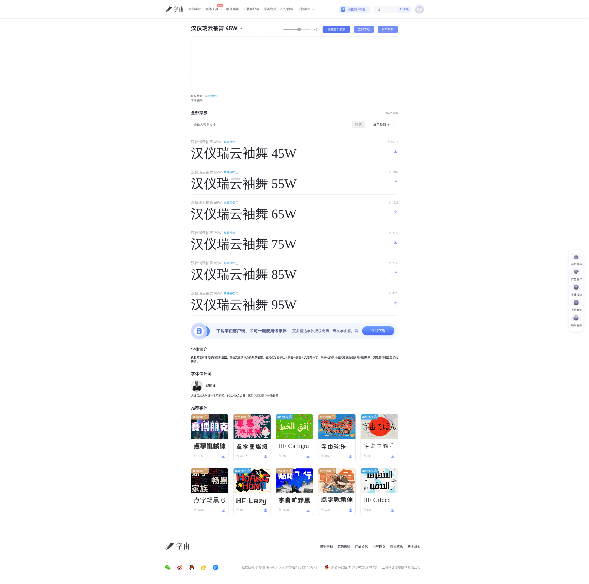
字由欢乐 (333, 446)
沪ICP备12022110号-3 (301, 567)
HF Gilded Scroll (377, 500)
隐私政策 (396, 546)
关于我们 (413, 546)
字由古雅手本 (379, 447)
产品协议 (361, 546)
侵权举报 (326, 546)
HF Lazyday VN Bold (251, 500)
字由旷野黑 (294, 499)
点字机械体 (209, 446)
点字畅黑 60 (209, 501)
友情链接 (344, 546)
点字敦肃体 (337, 499)
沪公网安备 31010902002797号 (354, 567)
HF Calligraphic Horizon (293, 447)
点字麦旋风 (252, 446)
